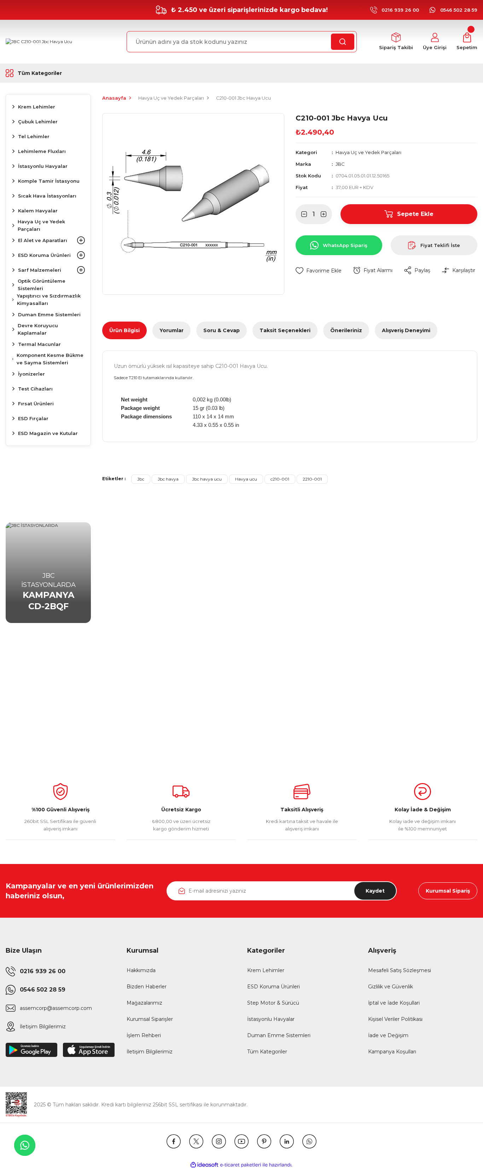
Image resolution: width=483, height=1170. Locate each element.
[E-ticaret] (240, 1165)
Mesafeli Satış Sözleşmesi (399, 970)
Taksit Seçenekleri (285, 330)
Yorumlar (171, 330)
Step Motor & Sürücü (273, 1003)
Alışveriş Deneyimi (406, 330)
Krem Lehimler (265, 970)
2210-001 (312, 479)
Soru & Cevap (221, 330)
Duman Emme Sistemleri (278, 1035)
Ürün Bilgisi (124, 330)
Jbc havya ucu (207, 479)
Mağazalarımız (144, 1003)
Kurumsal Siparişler (150, 1019)
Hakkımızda (141, 970)
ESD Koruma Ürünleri (273, 986)
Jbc (140, 479)
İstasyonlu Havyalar (271, 1019)
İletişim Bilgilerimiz (150, 1051)
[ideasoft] (204, 1165)
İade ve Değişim (388, 1035)
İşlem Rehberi (144, 1035)
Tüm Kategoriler (267, 1051)
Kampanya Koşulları (392, 1051)
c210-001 (279, 479)
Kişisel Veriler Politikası (395, 1019)
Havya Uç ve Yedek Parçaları (368, 152)
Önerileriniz (346, 330)
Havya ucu (246, 479)
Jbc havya (168, 479)
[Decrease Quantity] (301, 214)
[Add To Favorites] (319, 270)
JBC (340, 164)
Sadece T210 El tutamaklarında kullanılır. (153, 377)
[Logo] (39, 42)
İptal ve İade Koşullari (394, 1003)
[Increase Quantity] (326, 214)
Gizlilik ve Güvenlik (390, 986)
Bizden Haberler (147, 986)
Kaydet (375, 891)
